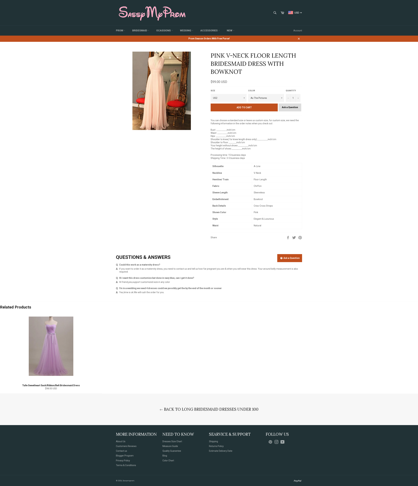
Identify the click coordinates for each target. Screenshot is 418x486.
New (230, 30)
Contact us (121, 451)
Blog (164, 455)
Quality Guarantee (171, 451)
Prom (120, 30)
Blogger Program (125, 455)
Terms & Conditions (126, 465)
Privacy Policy (123, 460)
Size (213, 90)
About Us (120, 441)
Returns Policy (216, 446)
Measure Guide (170, 446)
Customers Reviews (126, 446)
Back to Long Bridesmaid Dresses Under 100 (210, 409)
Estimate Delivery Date (220, 451)
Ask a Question (290, 107)
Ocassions (163, 30)
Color (251, 90)
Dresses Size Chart (172, 441)
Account (297, 30)
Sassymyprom (128, 481)
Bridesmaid (140, 30)
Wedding (186, 30)
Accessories (209, 30)
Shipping (213, 441)
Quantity (291, 90)
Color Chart (168, 460)
